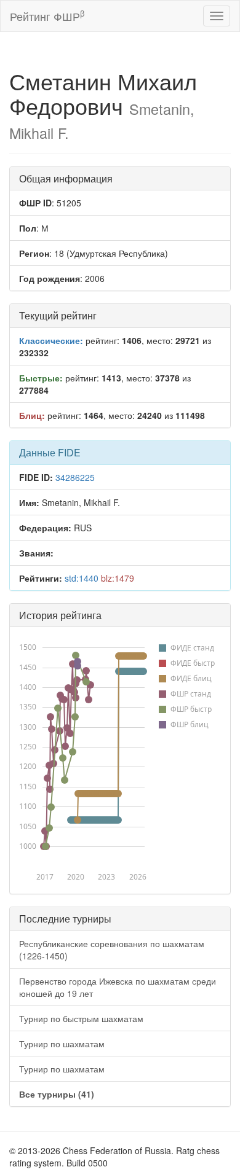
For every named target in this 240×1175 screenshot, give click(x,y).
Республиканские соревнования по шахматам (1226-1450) (111, 949)
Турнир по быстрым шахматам (81, 1018)
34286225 (75, 477)
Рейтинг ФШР (47, 15)
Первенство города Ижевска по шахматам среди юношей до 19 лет (117, 987)
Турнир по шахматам (62, 1043)
